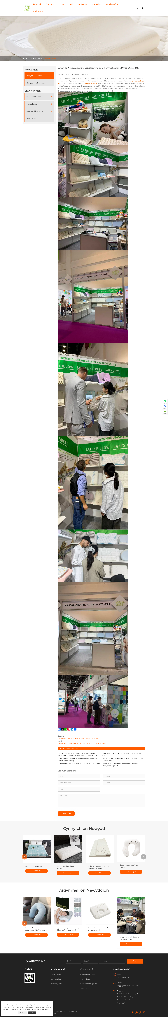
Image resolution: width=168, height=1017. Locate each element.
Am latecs (82, 4)
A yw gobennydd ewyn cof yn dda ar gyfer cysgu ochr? (99, 929)
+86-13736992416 (123, 977)
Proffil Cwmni (67, 7)
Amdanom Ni (67, 4)
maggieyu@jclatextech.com (127, 986)
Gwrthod (22, 1013)
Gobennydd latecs (52, 7)
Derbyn (32, 1013)
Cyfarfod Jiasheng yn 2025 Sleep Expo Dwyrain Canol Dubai (78, 738)
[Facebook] (132, 1012)
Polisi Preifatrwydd (44, 1009)
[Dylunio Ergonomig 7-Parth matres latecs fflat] (131, 849)
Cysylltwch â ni (112, 4)
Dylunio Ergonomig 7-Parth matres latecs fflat (130, 867)
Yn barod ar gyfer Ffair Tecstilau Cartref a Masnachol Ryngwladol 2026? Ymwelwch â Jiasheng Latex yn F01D (77, 754)
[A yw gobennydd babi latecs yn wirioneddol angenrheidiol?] (131, 911)
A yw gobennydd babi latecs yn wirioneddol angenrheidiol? (131, 929)
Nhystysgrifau (55, 979)
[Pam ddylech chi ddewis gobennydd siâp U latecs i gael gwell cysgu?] (68, 911)
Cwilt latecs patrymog (65, 866)
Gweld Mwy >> (36, 871)
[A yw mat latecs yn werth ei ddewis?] (37, 911)
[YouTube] (140, 1012)
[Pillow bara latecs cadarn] (37, 849)
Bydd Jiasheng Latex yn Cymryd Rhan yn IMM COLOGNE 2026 (122, 754)
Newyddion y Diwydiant (35, 83)
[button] (24, 856)
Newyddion (96, 4)
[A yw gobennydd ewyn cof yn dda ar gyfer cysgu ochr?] (100, 911)
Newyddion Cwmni (98, 7)
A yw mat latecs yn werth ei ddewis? (36, 929)
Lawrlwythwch (38, 11)
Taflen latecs (31, 118)
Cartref (27, 58)
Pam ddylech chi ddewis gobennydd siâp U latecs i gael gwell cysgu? (67, 929)
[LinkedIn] (136, 1012)
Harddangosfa (56, 984)
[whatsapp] (144, 1012)
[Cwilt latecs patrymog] (68, 849)
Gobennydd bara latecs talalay (97, 867)
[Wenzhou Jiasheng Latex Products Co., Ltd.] (27, 5)
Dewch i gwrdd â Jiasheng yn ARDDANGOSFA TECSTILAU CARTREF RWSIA (84, 744)
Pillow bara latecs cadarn (35, 866)
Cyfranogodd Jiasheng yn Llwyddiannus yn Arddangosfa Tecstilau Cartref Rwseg (78, 760)
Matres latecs (31, 104)
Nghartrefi (36, 4)
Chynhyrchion (51, 4)
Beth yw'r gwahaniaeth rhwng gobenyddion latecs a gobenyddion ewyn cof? (120, 765)
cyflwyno (66, 814)
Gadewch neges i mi (81, 74)
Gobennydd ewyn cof (34, 111)
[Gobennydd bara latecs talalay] (100, 849)
